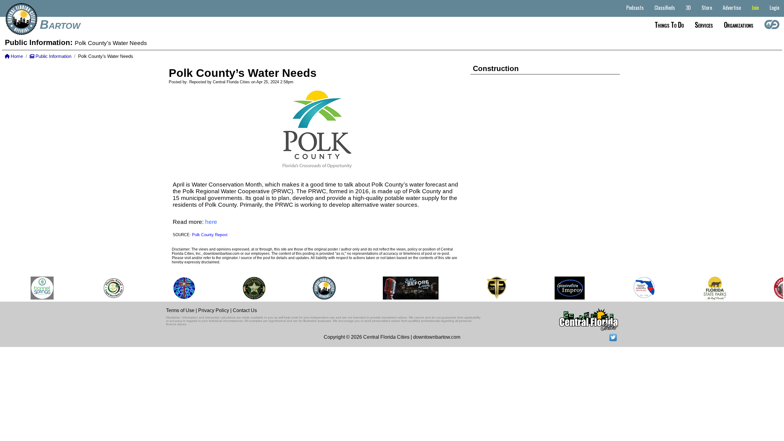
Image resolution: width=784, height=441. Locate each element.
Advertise (732, 7)
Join (755, 7)
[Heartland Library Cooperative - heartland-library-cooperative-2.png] (639, 288)
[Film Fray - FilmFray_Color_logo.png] (491, 288)
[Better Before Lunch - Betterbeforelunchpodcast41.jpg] (405, 288)
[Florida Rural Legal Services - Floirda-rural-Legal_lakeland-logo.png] (108, 288)
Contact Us (245, 310)
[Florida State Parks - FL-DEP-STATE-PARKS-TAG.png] (709, 288)
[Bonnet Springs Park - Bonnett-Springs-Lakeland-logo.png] (37, 288)
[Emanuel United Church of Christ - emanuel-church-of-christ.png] (179, 288)
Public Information (52, 56)
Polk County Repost (210, 234)
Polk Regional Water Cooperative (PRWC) (238, 191)
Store (707, 7)
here (211, 222)
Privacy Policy (213, 310)
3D (688, 7)
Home (16, 56)
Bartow (60, 24)
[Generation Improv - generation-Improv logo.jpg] (565, 288)
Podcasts (635, 7)
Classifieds (664, 7)
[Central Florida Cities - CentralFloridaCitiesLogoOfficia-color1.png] (318, 288)
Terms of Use (180, 310)
